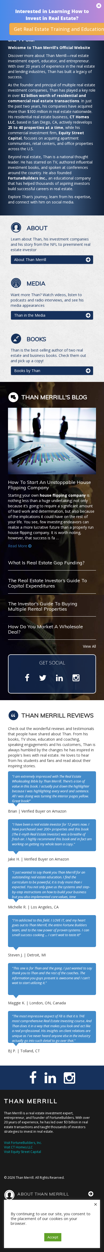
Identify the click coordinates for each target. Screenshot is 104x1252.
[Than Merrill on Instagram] (76, 678)
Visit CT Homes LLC (18, 1147)
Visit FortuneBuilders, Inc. (23, 1142)
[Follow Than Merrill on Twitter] (42, 678)
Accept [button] (52, 1237)
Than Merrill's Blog (54, 397)
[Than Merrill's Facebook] (27, 678)
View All (89, 646)
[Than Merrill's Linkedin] (59, 678)
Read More (18, 545)
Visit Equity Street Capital (22, 1151)
